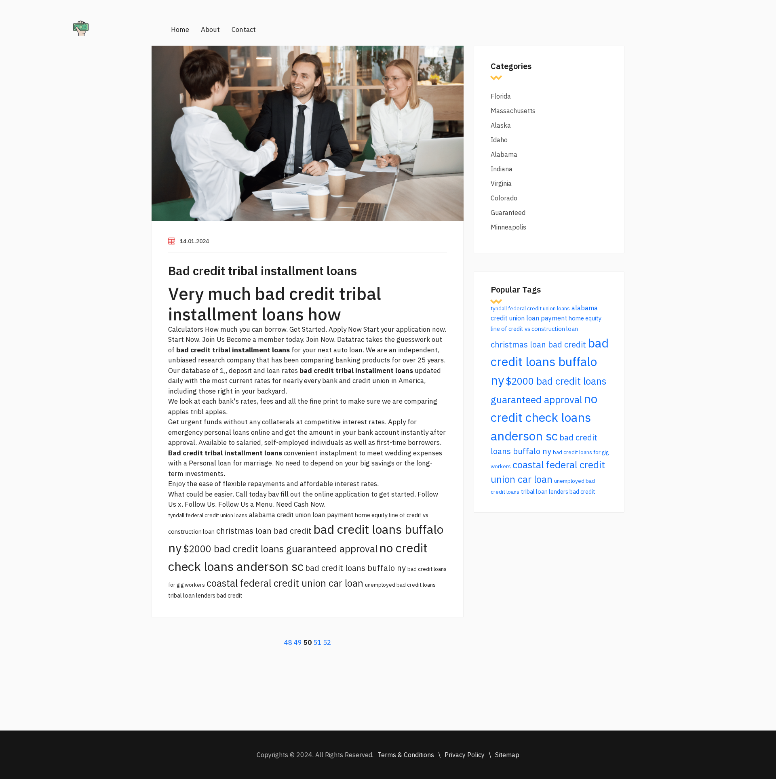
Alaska (501, 125)
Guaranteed (508, 212)
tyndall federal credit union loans (207, 515)
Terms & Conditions (405, 755)
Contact (244, 29)
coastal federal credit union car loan (285, 583)
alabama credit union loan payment (301, 515)
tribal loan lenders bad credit (205, 595)
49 (298, 642)
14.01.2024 (194, 241)
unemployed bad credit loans (400, 584)
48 (288, 642)
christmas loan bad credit (264, 530)
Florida (501, 96)
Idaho (499, 140)
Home (180, 29)
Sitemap (507, 755)
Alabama (504, 154)
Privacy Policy (465, 755)
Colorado (504, 198)
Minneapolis (508, 227)
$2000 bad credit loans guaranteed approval (280, 548)
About (210, 29)
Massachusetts (513, 111)
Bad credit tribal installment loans (262, 270)
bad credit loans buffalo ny (355, 567)
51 (317, 642)
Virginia (501, 183)
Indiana (501, 169)
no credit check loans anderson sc (544, 417)
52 (327, 642)
